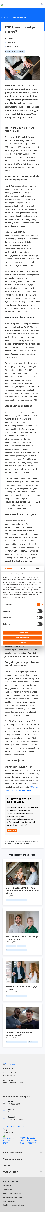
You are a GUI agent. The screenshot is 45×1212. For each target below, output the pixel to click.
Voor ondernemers (12, 1152)
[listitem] (22, 1103)
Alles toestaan (22, 632)
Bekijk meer (12, 830)
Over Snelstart (10, 1171)
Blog (8, 17)
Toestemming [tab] (8, 568)
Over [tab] (37, 568)
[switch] (40, 611)
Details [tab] (22, 568)
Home (3, 17)
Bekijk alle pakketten (15, 1126)
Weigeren (22, 642)
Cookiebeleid (8, 1190)
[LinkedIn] (9, 1088)
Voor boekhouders (12, 1159)
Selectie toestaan (22, 637)
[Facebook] (4, 1088)
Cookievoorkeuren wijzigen (13, 1205)
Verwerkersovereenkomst (12, 1197)
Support (7, 1165)
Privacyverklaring (9, 1201)
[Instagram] (15, 1088)
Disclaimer (7, 1186)
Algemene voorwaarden (12, 1193)
